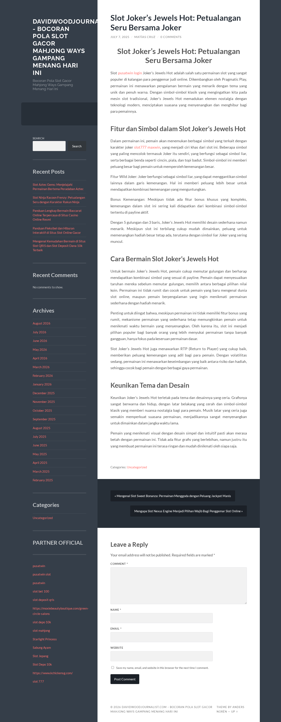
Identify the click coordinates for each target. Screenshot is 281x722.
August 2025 (41, 428)
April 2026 (40, 358)
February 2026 (43, 375)
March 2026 (41, 367)
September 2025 (44, 419)
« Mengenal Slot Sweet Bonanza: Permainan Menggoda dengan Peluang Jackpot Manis (173, 496)
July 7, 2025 (119, 37)
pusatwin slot (42, 574)
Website (116, 647)
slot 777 (38, 681)
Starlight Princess (45, 639)
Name (115, 609)
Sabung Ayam (42, 647)
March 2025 (41, 471)
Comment (119, 563)
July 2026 (39, 332)
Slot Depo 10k (42, 664)
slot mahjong (41, 630)
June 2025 (40, 445)
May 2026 (40, 349)
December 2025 (44, 393)
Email (116, 628)
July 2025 (39, 436)
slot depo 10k (42, 622)
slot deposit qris (43, 600)
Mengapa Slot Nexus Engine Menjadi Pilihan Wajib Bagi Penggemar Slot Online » (188, 511)
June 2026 (40, 341)
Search (38, 138)
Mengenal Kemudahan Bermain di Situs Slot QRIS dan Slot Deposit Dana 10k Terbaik (59, 245)
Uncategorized (43, 518)
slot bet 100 (41, 591)
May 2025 (40, 454)
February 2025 (43, 480)
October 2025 (42, 410)
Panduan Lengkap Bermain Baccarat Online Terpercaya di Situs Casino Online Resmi (57, 215)
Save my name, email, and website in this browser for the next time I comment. (162, 667)
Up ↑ (234, 711)
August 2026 (41, 323)
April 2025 (40, 462)
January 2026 (42, 384)
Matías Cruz (145, 37)
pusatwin (39, 566)
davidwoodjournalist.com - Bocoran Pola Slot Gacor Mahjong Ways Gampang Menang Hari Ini (81, 47)
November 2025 (44, 401)
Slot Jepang (40, 656)
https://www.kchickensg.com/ (53, 673)
